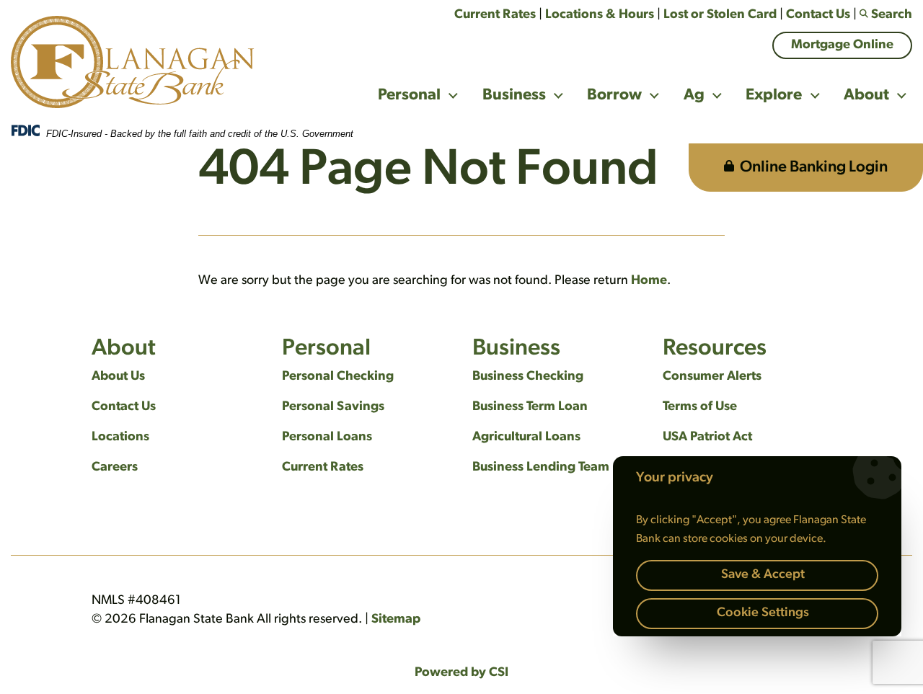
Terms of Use (700, 407)
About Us (118, 376)
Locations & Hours (599, 15)
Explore (774, 95)
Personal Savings (333, 407)
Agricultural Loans (526, 437)
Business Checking (527, 376)
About (866, 95)
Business (514, 95)
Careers (115, 467)
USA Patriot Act (707, 437)
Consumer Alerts (712, 376)
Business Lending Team (540, 467)
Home (649, 281)
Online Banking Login (814, 167)
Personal (409, 95)
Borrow (614, 95)
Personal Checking (338, 376)
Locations (120, 437)
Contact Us (818, 15)
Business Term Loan (530, 407)
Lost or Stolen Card (720, 15)
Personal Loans (327, 437)
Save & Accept (763, 575)
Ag (694, 95)
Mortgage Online (842, 45)
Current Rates (495, 15)
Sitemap (395, 619)
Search (891, 15)
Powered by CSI (461, 673)
